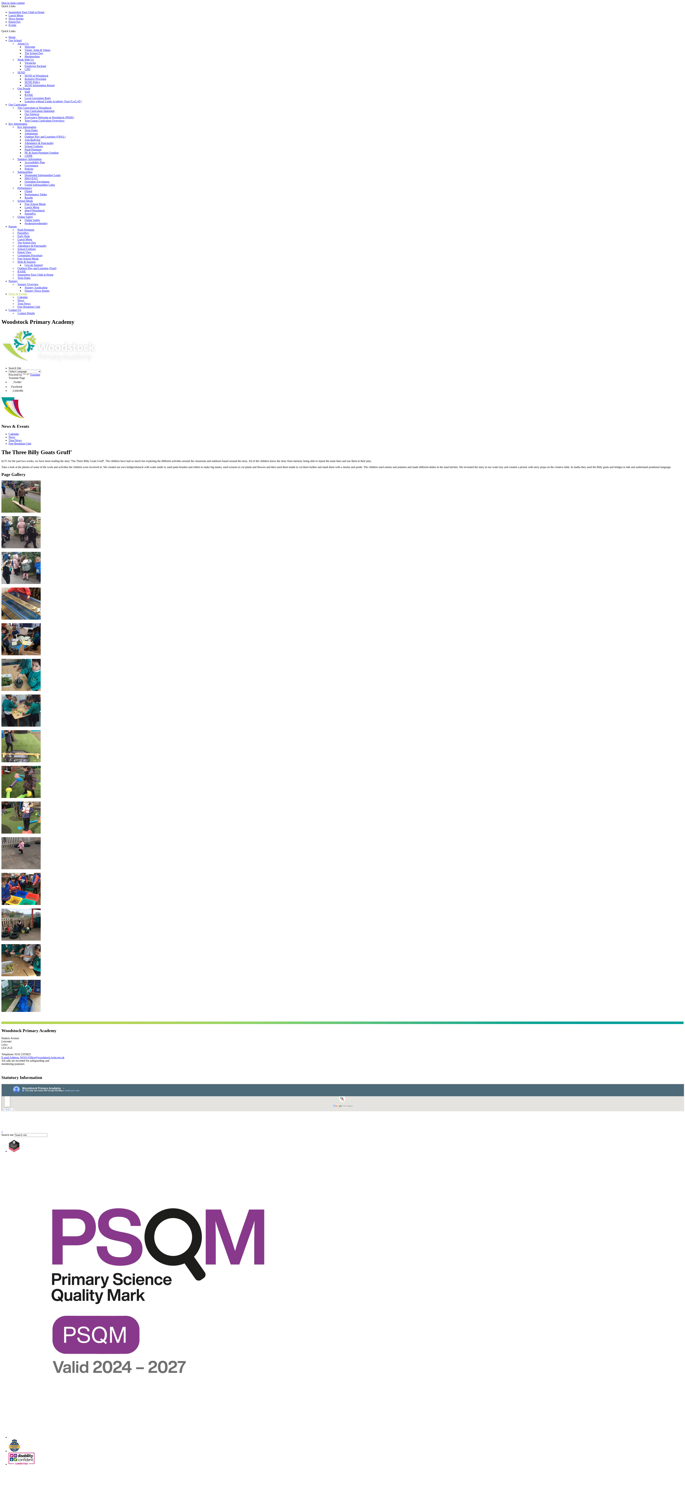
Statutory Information (29, 159)
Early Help (23, 236)
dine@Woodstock (35, 210)
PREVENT (31, 178)
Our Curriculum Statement (39, 111)
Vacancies (30, 62)
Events (12, 25)
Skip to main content (13, 2)
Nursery (13, 281)
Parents (13, 226)
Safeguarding (24, 171)
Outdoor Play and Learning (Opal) (36, 268)
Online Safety (25, 216)
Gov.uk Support (34, 265)
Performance (24, 188)
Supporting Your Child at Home (26, 12)
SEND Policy (32, 82)
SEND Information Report (40, 85)
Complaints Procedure (29, 255)
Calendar (22, 297)
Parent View (24, 252)
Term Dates (31, 130)
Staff (27, 91)
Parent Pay (15, 21)
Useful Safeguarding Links (40, 184)
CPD (27, 69)
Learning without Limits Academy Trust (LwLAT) (53, 101)
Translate (35, 374)
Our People (23, 88)
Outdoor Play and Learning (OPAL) (45, 136)
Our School (15, 40)
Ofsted (28, 191)
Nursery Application (36, 287)
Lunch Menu (16, 15)
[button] (16, 31)
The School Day (34, 53)
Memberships (32, 56)
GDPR (28, 155)
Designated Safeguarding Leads (42, 175)
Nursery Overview (28, 284)
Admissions (31, 133)
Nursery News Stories (37, 290)
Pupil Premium (33, 149)
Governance (31, 165)
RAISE (29, 94)
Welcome (30, 46)
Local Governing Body (38, 98)
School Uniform (34, 146)
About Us (23, 43)
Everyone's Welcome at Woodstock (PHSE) (49, 117)
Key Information (18, 123)
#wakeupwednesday (36, 223)
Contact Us (15, 310)
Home (12, 37)
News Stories (16, 18)
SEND (21, 72)
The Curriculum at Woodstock (34, 107)
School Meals (25, 200)
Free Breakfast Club (28, 306)
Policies (29, 168)
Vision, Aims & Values (37, 50)
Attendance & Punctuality (39, 143)
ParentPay (30, 213)
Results (29, 197)
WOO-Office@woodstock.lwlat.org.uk (32, 1057)
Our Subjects (32, 114)
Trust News (24, 303)
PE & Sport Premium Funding (42, 152)
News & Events (18, 293)
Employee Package (35, 66)
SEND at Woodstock (36, 75)
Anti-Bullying (32, 139)
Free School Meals (35, 204)
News (20, 300)
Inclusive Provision (35, 78)
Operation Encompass (37, 181)
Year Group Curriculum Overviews (44, 120)
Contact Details (26, 313)
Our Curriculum (18, 104)
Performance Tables (36, 194)
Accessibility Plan (35, 162)
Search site (7, 1134)
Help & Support (26, 261)
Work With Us (25, 59)
